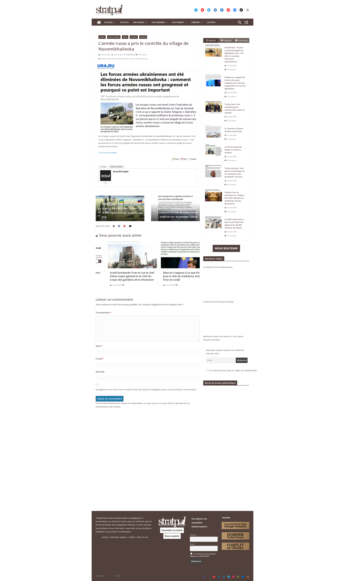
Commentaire (103, 312)
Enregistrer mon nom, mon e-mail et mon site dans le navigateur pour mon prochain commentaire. (146, 389)
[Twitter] (105, 183)
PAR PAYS (124, 22)
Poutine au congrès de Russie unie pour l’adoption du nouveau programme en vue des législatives (235, 83)
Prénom (193, 535)
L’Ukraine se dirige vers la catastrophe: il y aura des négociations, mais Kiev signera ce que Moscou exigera (120, 210)
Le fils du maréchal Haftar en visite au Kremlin (233, 150)
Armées (102, 37)
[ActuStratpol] (105, 172)
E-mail (100, 358)
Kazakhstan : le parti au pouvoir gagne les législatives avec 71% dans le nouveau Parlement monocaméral (234, 54)
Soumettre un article (171, 530)
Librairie (195, 22)
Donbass (104, 59)
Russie (125, 37)
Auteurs (108, 22)
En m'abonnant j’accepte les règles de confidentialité (233, 370)
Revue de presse (113, 37)
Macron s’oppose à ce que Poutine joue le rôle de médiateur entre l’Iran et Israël (173, 276)
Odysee (206, 339)
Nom (99, 346)
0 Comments (142, 54)
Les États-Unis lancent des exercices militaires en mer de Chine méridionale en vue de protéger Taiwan (175, 212)
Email (192, 544)
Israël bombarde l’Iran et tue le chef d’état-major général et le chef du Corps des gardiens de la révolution (120, 276)
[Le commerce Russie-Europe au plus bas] (213, 131)
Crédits (132, 537)
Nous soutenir (172, 536)
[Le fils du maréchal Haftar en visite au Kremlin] (213, 150)
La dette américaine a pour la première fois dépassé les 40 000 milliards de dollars (234, 223)
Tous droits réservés (131, 576)
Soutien (211, 22)
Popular (228, 40)
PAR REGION (138, 22)
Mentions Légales (119, 537)
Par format (178, 22)
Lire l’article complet (108, 152)
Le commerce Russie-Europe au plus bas (234, 130)
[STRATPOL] (99, 22)
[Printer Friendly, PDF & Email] (184, 159)
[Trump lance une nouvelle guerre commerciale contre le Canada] (213, 107)
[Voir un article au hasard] (246, 22)
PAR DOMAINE (158, 22)
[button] (114, 22)
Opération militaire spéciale (118, 59)
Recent (212, 40)
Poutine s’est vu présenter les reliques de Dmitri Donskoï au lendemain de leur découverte (234, 198)
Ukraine (143, 37)
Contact (105, 537)
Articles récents (116, 167)
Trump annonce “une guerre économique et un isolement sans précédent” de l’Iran (235, 172)
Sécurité (134, 37)
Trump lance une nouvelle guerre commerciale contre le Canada (235, 108)
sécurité (138, 59)
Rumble (216, 339)
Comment (243, 40)
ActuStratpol (118, 54)
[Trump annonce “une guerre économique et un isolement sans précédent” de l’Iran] (213, 171)
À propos (103, 167)
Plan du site (142, 537)
